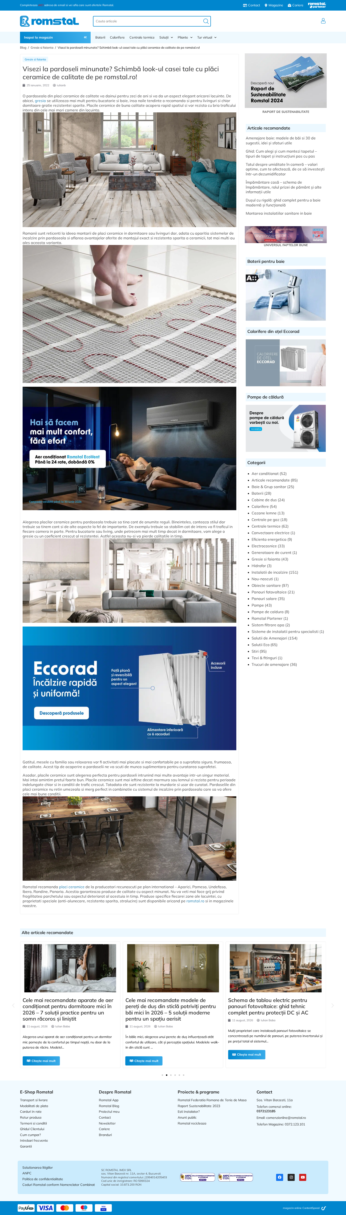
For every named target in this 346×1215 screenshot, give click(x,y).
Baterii (100, 37)
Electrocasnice (264, 546)
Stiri (255, 651)
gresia (40, 100)
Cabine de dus (264, 499)
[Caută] (206, 21)
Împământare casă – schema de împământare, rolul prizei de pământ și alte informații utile (284, 187)
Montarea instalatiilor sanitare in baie (279, 213)
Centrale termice (142, 37)
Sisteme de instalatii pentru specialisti (285, 631)
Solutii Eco (261, 644)
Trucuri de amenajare (270, 664)
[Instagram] (291, 1177)
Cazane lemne (264, 513)
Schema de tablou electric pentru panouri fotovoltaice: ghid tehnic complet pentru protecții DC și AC (165, 1006)
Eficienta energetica (269, 539)
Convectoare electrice (271, 532)
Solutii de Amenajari (269, 638)
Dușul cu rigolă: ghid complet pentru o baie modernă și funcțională (283, 202)
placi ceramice (71, 886)
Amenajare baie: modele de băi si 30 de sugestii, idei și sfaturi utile (281, 140)
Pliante (183, 37)
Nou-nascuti (262, 578)
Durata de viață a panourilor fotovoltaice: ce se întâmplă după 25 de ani (275, 1006)
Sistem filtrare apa (268, 625)
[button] (13, 1005)
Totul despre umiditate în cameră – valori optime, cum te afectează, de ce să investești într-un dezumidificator (285, 169)
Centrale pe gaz (265, 519)
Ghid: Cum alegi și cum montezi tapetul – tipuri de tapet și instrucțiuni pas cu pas (281, 153)
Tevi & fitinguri (264, 657)
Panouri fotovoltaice (269, 592)
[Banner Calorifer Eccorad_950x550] (129, 752)
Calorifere (117, 37)
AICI (41, 5)
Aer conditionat (265, 473)
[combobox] (152, 21)
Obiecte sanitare (266, 585)
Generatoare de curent (271, 552)
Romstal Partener (267, 618)
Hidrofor (259, 565)
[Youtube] (302, 1177)
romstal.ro (195, 901)
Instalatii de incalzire (270, 572)
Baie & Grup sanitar (269, 486)
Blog (23, 47)
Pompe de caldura (268, 611)
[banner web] (129, 512)
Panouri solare (264, 598)
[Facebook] (279, 1177)
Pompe (258, 605)
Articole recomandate (271, 480)
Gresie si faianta (42, 47)
